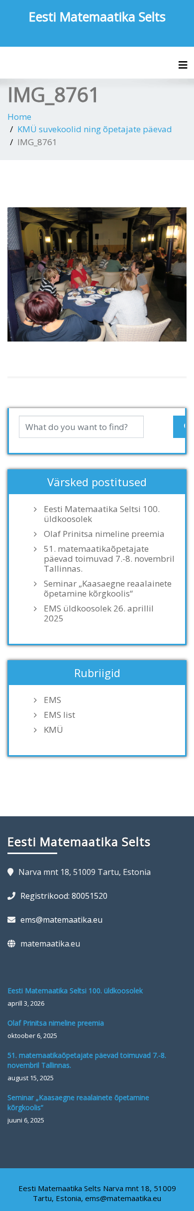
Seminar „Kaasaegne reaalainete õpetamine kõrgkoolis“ (108, 589)
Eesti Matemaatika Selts (97, 16)
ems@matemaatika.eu (61, 919)
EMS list (59, 715)
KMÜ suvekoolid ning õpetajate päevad (94, 129)
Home (19, 116)
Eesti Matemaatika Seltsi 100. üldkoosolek (102, 514)
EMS (52, 700)
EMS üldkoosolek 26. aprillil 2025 (99, 613)
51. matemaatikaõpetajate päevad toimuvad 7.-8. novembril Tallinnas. (109, 559)
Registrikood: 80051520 (63, 895)
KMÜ (53, 730)
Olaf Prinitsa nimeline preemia (104, 534)
